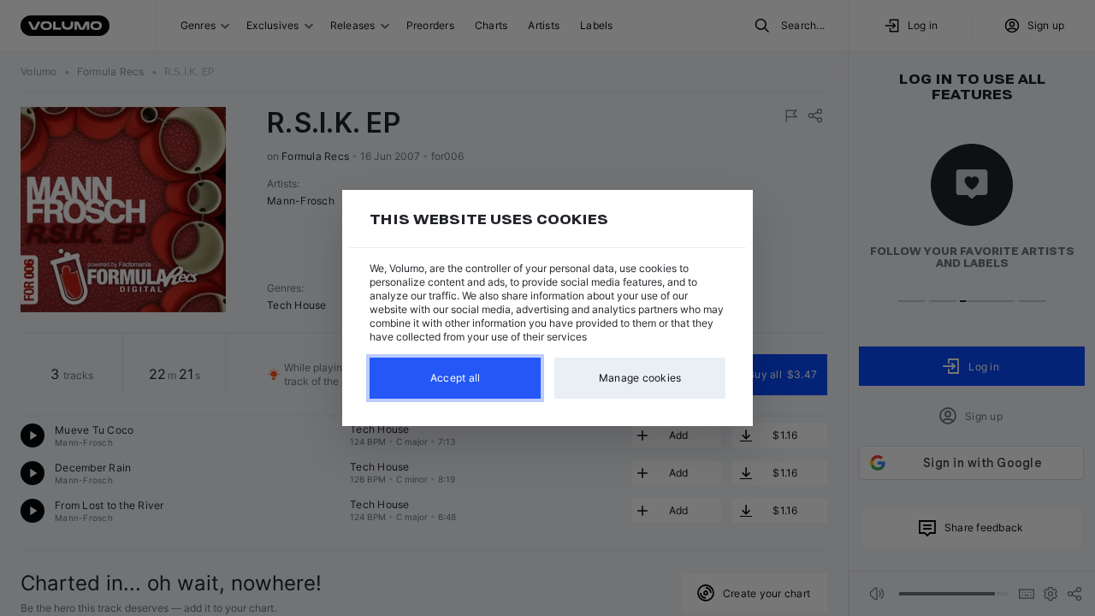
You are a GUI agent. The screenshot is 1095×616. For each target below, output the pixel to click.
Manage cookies (640, 377)
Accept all (455, 377)
